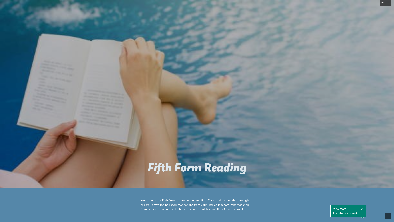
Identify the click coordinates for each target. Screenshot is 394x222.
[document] (197, 111)
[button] (382, 3)
